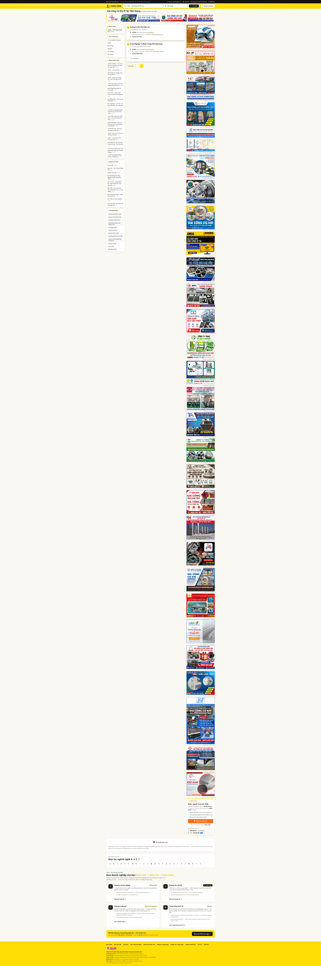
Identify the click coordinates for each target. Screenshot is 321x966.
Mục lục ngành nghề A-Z (175, 1)
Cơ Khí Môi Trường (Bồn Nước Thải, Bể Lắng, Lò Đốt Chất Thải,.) (115, 111)
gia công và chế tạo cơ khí (115, 236)
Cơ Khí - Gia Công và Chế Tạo (115, 30)
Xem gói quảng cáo (175, 899)
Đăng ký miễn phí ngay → (202, 934)
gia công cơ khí (112, 227)
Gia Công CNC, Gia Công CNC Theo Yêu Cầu (115, 204)
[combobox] (145, 6)
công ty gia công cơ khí (114, 217)
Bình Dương (110, 45)
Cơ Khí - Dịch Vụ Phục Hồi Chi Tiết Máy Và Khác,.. (115, 134)
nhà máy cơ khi (112, 249)
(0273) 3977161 (137, 37)
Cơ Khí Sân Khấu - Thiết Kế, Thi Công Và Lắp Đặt (115, 129)
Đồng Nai (110, 48)
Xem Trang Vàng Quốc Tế (177, 925)
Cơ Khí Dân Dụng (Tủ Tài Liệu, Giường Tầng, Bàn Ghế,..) (115, 84)
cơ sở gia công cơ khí (114, 220)
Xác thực (125, 944)
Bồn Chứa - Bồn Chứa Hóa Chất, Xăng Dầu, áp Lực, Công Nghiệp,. (115, 189)
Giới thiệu (186, 1)
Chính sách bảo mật (149, 944)
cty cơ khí (111, 246)
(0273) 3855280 (137, 53)
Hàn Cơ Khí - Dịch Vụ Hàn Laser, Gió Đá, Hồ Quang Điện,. (115, 94)
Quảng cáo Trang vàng (176, 944)
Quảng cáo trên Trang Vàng (199, 1)
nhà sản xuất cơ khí (113, 233)
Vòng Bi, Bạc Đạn (114, 172)
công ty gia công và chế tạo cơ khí (114, 239)
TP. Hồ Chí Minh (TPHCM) (114, 40)
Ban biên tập (117, 944)
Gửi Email (135, 58)
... (137, 66)
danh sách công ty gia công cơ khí (114, 223)
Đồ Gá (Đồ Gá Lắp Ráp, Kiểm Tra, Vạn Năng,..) (115, 73)
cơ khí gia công (112, 230)
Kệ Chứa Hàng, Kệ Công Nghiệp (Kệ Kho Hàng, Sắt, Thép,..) (114, 177)
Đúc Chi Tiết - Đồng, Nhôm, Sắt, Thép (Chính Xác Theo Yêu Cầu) (115, 183)
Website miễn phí (190, 944)
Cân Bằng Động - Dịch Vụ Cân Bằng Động (115, 100)
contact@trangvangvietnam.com (134, 961)
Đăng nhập (207, 825)
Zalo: (196, 833)
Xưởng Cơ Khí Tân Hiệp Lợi (139, 27)
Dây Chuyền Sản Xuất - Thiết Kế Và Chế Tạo (115, 195)
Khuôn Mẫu (112, 165)
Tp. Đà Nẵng (111, 51)
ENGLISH (212, 1)
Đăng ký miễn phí (208, 6)
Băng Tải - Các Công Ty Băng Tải (115, 169)
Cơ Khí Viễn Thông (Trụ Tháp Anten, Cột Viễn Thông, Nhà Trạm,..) (115, 118)
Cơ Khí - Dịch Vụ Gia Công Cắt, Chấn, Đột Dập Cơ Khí (114, 79)
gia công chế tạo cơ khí (114, 214)
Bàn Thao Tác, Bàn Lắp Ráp (115, 199)
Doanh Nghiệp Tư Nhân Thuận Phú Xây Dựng (146, 44)
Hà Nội (109, 43)
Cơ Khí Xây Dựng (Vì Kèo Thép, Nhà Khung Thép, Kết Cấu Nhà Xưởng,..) (115, 150)
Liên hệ (200, 944)
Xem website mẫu (120, 921)
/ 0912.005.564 (197, 830)
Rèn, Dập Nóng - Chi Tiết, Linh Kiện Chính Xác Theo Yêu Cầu (115, 105)
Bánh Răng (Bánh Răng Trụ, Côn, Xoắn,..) (114, 89)
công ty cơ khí (112, 243)
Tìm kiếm (194, 6)
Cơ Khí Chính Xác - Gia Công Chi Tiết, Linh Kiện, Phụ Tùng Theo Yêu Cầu (115, 65)
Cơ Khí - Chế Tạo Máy (115, 70)
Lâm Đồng (110, 54)
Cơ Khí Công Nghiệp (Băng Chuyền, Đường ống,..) (115, 155)
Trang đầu (130, 66)
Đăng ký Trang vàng (162, 944)
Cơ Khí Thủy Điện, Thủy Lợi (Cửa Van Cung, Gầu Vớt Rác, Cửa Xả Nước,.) (115, 124)
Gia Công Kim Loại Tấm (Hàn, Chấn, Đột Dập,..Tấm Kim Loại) (115, 144)
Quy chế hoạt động (135, 944)
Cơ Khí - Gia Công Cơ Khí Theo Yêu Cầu (114, 138)
